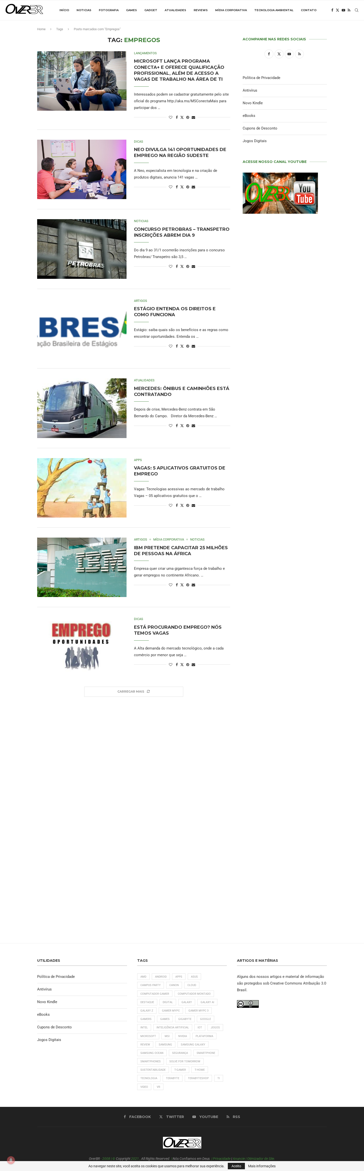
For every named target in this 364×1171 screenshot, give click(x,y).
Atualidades (175, 10)
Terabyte (172, 1078)
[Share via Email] (193, 117)
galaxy (187, 1002)
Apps (178, 976)
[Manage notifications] (11, 1160)
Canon (174, 985)
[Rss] (349, 10)
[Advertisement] (285, 564)
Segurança (180, 1053)
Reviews (201, 10)
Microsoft (148, 1036)
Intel (144, 1027)
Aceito (236, 1166)
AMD (143, 976)
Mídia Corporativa (231, 10)
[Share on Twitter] (182, 117)
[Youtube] (343, 10)
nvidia (182, 1036)
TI (218, 1078)
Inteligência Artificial (172, 1027)
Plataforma (204, 1036)
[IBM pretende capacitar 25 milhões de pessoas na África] (82, 567)
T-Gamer (180, 1069)
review (145, 1044)
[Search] (356, 10)
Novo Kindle (253, 103)
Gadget (150, 10)
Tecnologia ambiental (273, 10)
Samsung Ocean (151, 1053)
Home (41, 29)
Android (161, 976)
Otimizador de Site (260, 1159)
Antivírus (250, 90)
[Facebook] (332, 10)
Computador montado (194, 993)
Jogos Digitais (255, 141)
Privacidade (222, 1159)
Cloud (191, 985)
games (165, 1019)
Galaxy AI (207, 1002)
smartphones (150, 1061)
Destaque (147, 1002)
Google (205, 1019)
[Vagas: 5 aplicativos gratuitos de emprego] (82, 488)
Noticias (84, 10)
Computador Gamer (154, 993)
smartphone (206, 1053)
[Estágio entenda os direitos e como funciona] (82, 328)
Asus (194, 976)
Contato (308, 10)
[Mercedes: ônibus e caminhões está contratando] (82, 408)
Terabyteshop (198, 1078)
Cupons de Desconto (260, 128)
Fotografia (109, 10)
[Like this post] (170, 117)
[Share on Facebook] (177, 117)
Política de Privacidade (261, 78)
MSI (167, 1036)
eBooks (249, 115)
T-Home (200, 1069)
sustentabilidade (153, 1069)
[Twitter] (337, 10)
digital (168, 1002)
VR (158, 1087)
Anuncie (239, 1159)
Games (131, 10)
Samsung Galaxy (193, 1044)
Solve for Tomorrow (184, 1061)
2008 (106, 1159)
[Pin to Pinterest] (187, 117)
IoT (200, 1027)
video (144, 1087)
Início (64, 10)
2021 (135, 1159)
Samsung (165, 1044)
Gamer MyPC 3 (198, 1010)
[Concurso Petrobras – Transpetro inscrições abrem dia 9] (82, 249)
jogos (215, 1027)
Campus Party (150, 985)
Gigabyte (184, 1019)
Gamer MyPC (171, 1010)
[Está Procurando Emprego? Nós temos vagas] (82, 647)
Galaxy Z (146, 1010)
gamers (146, 1019)
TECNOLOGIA (148, 1078)
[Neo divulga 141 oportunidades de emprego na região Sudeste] (82, 169)
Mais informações (262, 1166)
